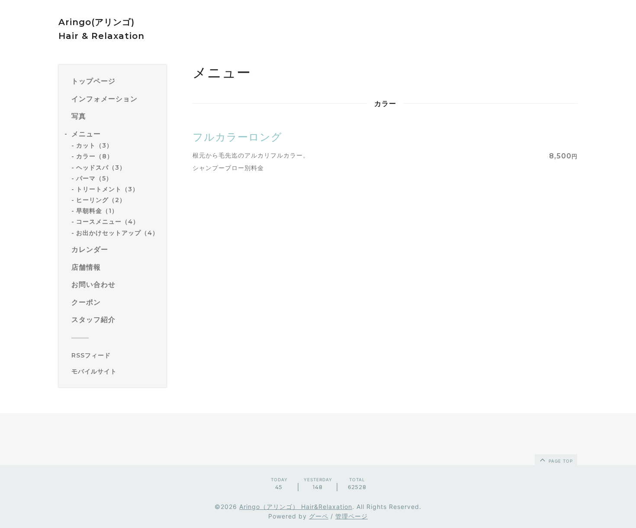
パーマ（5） (94, 178)
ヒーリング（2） (101, 200)
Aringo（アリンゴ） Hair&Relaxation (295, 506)
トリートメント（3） (107, 189)
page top (560, 461)
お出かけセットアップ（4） (117, 233)
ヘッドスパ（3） (101, 167)
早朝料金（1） (97, 211)
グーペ (318, 516)
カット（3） (94, 145)
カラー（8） (94, 156)
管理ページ (351, 516)
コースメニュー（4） (107, 221)
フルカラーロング (237, 137)
